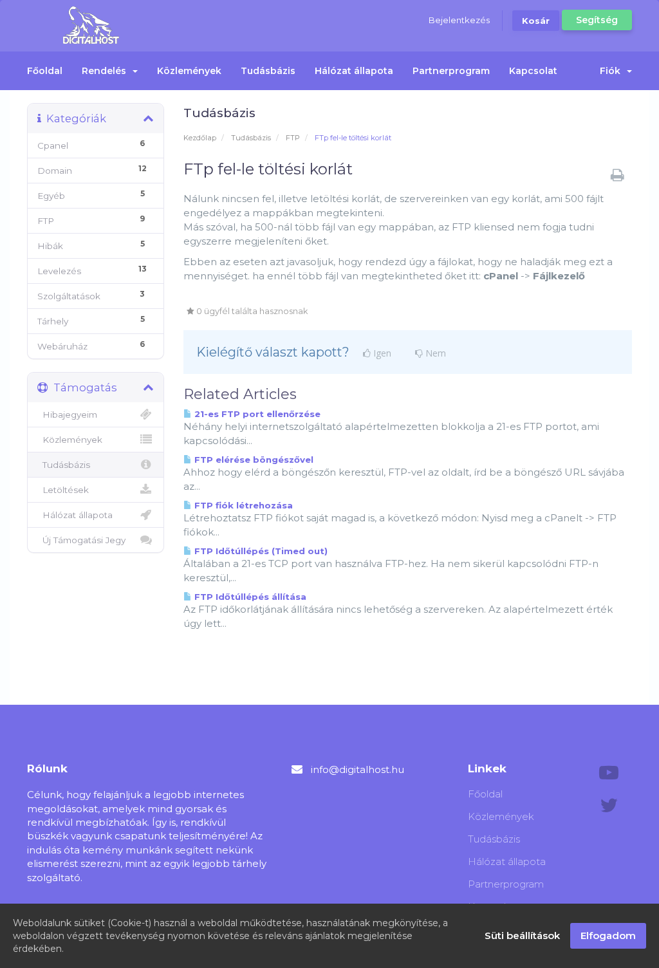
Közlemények (189, 71)
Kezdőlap (199, 137)
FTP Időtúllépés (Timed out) (260, 551)
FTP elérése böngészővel (252, 459)
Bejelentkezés (459, 20)
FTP (293, 137)
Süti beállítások (522, 935)
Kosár (536, 20)
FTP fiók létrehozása (242, 505)
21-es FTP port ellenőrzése (256, 414)
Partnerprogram (451, 71)
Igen (381, 353)
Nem (434, 353)
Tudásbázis (268, 71)
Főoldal (44, 71)
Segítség (597, 20)
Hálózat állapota (354, 71)
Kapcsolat (533, 71)
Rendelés (106, 71)
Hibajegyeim (67, 414)
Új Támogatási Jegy (81, 540)
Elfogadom (608, 935)
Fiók (613, 71)
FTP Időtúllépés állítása (249, 596)
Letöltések (63, 490)
